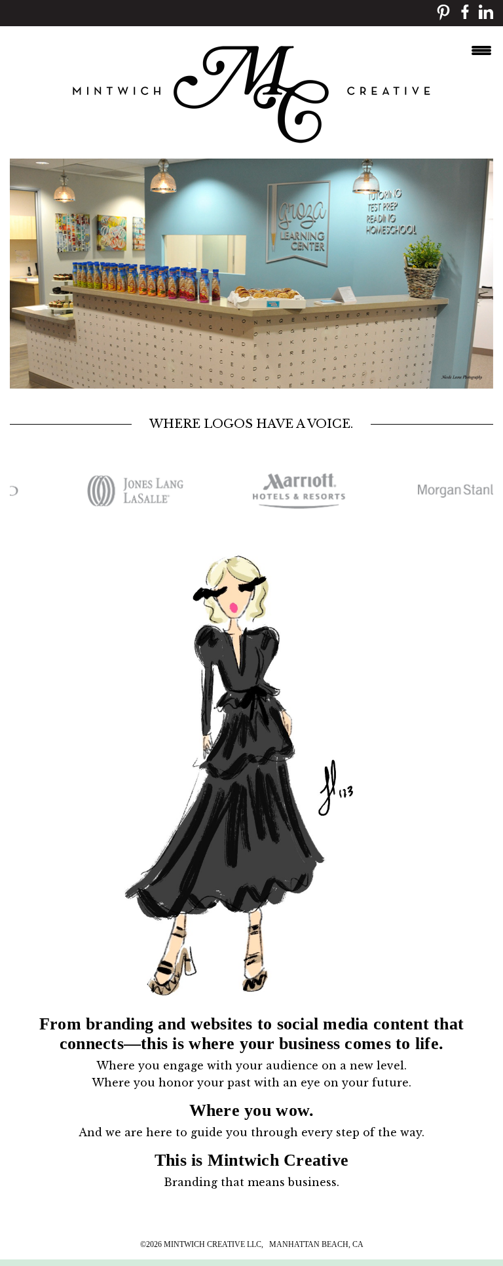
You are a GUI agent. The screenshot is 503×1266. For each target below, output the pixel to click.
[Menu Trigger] (481, 49)
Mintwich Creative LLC (212, 1244)
